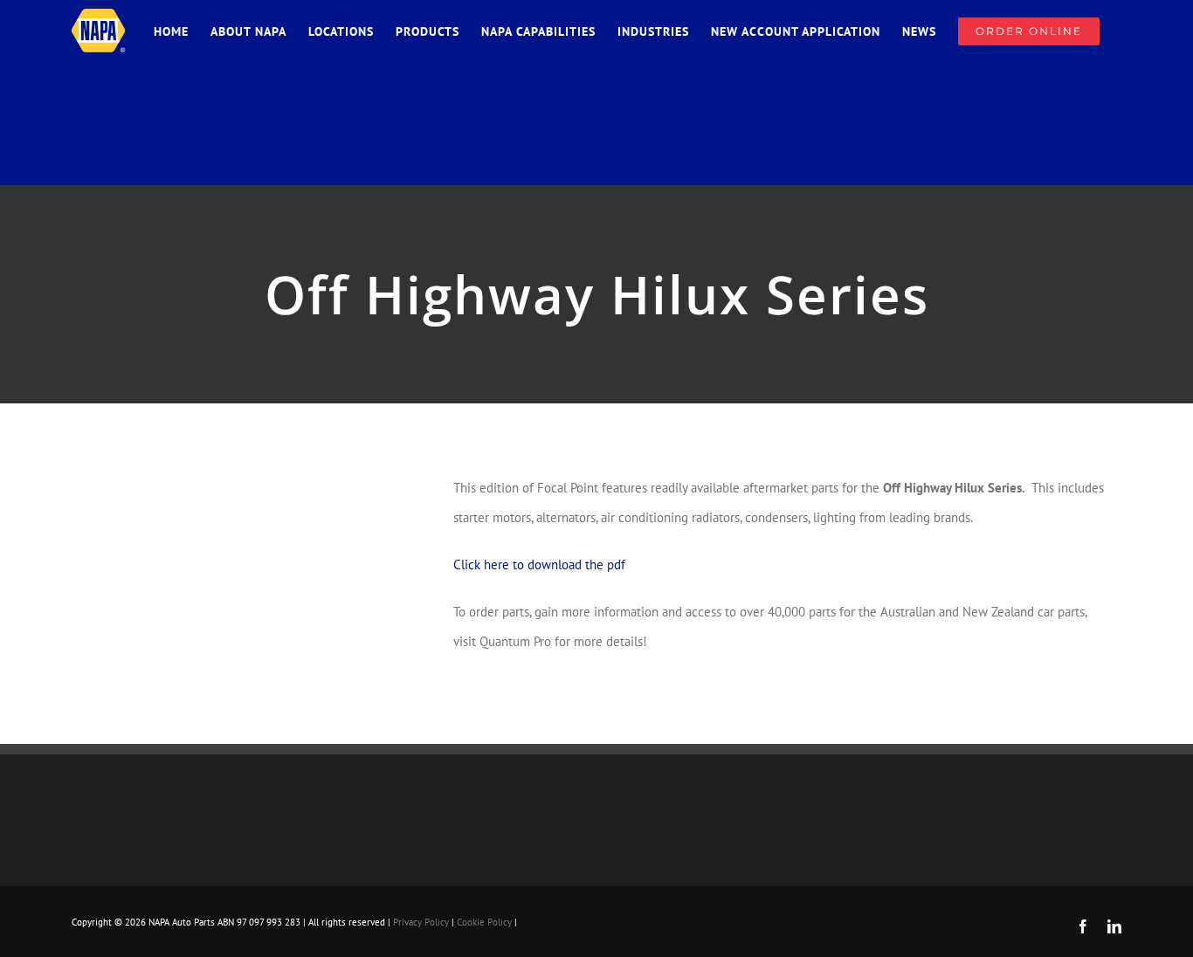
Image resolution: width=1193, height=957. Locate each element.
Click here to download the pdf (539, 564)
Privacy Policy (421, 922)
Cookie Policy (484, 922)
